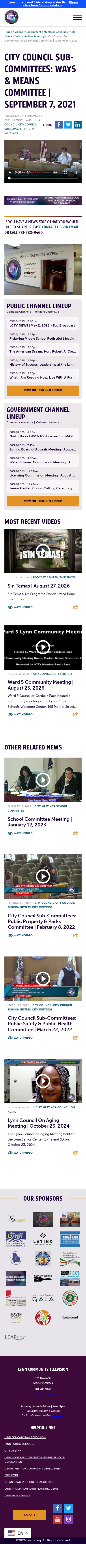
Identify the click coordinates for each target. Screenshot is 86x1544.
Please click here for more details (50, 3)
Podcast (39, 577)
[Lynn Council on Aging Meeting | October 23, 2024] (43, 1081)
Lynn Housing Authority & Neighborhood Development (34, 1459)
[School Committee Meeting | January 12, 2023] (43, 780)
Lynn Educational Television (25, 1437)
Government (33, 31)
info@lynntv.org (43, 1393)
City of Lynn (13, 1450)
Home (8, 31)
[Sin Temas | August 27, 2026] (43, 551)
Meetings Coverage (56, 31)
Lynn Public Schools (19, 1443)
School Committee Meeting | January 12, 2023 (40, 822)
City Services (63, 673)
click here (58, 1415)
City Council (42, 673)
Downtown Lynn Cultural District (29, 1481)
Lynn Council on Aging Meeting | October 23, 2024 (39, 1123)
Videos (19, 31)
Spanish (52, 577)
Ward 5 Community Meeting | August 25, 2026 (40, 685)
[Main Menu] (77, 18)
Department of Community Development (33, 1468)
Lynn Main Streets (17, 1495)
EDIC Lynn (11, 1475)
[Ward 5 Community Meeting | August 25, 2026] (43, 647)
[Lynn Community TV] (11, 18)
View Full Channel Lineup (43, 390)
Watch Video (23, 607)
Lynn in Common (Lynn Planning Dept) (31, 1488)
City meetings (45, 806)
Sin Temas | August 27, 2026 (39, 586)
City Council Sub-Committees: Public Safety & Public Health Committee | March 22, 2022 (42, 1024)
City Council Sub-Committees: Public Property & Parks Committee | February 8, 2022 (42, 921)
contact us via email (60, 227)
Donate (29, 1514)
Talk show (67, 577)
